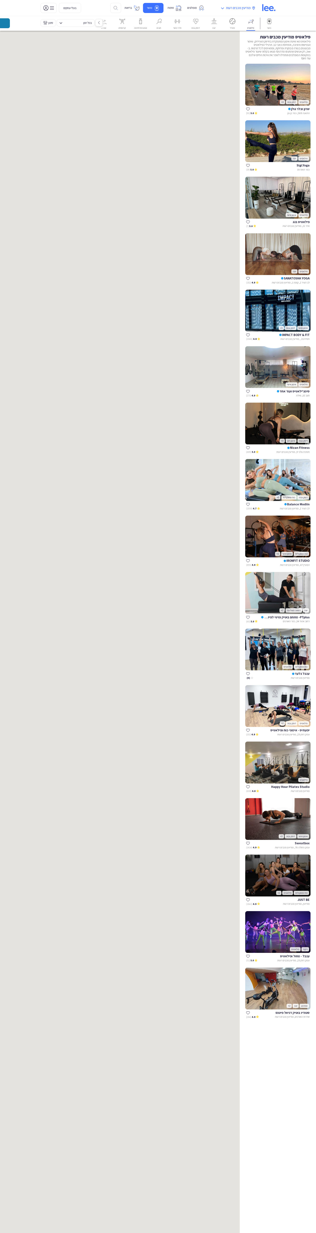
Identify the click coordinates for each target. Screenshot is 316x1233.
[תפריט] (49, 8)
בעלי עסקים (69, 8)
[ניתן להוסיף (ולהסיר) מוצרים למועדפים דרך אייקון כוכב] (248, 109)
